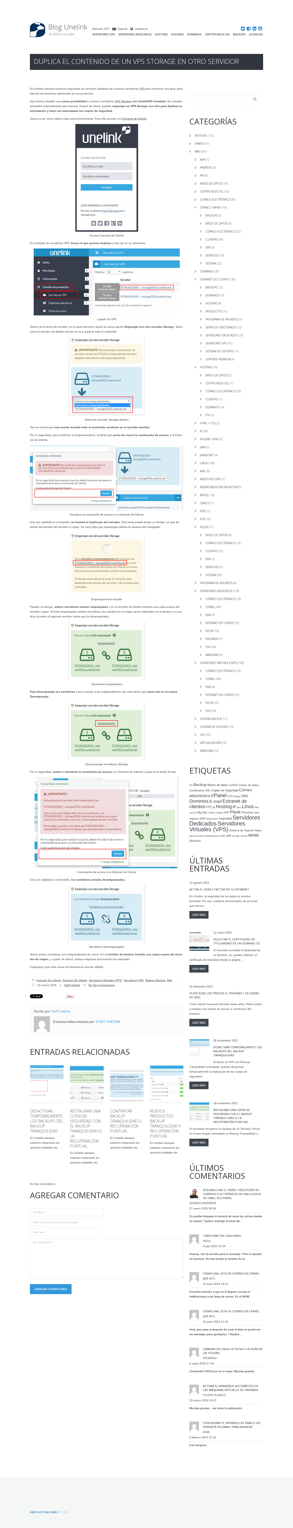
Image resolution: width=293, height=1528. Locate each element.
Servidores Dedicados (134, 34)
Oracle (205, 503)
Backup (200, 785)
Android (206, 167)
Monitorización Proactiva (219, 487)
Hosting (161, 34)
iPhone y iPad (209, 439)
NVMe (211, 813)
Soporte (123, 28)
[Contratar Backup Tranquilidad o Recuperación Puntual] (127, 1084)
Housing (177, 34)
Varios (199, 143)
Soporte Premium (218, 359)
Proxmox (212, 639)
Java (202, 447)
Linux (204, 463)
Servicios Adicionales (220, 327)
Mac (203, 471)
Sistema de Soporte (219, 351)
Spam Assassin (196, 836)
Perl (203, 511)
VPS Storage (123, 101)
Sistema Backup (155, 980)
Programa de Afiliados (221, 319)
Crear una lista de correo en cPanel (231, 1273)
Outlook (219, 813)
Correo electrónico (215, 199)
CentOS (233, 785)
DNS (208, 247)
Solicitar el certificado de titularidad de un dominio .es (236, 941)
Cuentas (211, 239)
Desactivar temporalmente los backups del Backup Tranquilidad (46, 1121)
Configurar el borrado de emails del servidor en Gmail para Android (232, 1425)
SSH (208, 647)
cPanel (210, 607)
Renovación (212, 819)
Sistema (210, 263)
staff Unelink (72, 985)
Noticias (200, 135)
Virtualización (210, 743)
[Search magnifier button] (255, 99)
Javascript (207, 455)
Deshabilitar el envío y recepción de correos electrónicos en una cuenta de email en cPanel (232, 1194)
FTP (207, 415)
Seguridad (225, 818)
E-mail (215, 801)
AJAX (202, 159)
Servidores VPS (103, 34)
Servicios (212, 255)
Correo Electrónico (220, 231)
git (213, 807)
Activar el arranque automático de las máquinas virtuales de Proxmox (230, 1388)
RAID (256, 813)
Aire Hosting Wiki (43, 1512)
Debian (237, 796)
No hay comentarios (101, 985)
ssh (228, 835)
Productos (213, 311)
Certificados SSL (217, 34)
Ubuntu (243, 836)
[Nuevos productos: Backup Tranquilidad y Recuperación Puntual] (166, 1084)
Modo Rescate (210, 479)
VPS (142, 88)
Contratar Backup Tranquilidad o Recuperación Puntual (126, 1121)
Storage (236, 836)
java (239, 807)
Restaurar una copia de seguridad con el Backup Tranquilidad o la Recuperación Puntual (86, 1128)
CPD (230, 796)
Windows (212, 655)
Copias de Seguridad (224, 790)
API (202, 175)
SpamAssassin (212, 836)
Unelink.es (140, 28)
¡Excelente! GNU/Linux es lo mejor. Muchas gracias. (222, 1371)
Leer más (198, 915)
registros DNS (197, 818)
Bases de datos (211, 183)
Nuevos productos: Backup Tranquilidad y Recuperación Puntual (165, 1123)
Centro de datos (249, 785)
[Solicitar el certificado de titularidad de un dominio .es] (199, 941)
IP (201, 431)
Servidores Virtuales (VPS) (105, 980)
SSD (222, 836)
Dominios (194, 34)
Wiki (169, 980)
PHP (202, 519)
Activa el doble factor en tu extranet (219, 889)
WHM (253, 835)
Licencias (256, 34)
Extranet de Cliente (134, 118)
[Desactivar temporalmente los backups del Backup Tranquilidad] (47, 1084)
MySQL (204, 495)
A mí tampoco (198, 1445)
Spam (258, 830)
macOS (193, 813)
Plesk (204, 527)
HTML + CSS (208, 423)
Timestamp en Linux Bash (222, 1236)
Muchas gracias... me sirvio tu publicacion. (216, 1408)
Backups (239, 34)
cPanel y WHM (210, 207)
